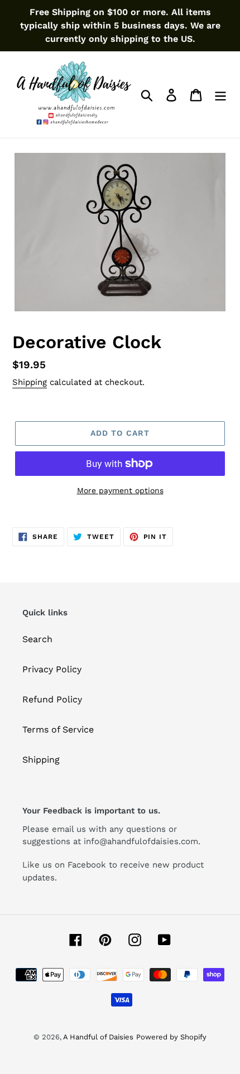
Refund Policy (52, 699)
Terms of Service (58, 729)
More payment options (120, 490)
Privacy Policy (51, 669)
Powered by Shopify (171, 1037)
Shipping (29, 382)
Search (37, 639)
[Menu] (220, 94)
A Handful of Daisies (98, 1037)
